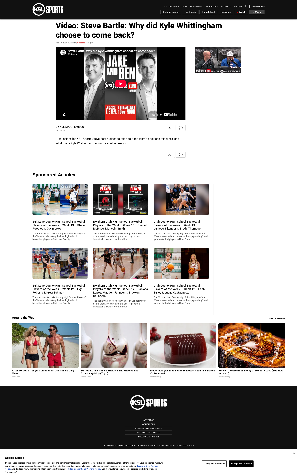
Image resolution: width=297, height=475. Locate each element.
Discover (238, 7)
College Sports (171, 12)
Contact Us (148, 424)
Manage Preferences (214, 463)
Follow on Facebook (148, 432)
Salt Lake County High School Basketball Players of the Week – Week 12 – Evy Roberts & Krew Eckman (58, 289)
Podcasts (226, 12)
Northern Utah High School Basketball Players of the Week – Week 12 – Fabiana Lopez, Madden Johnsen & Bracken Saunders (120, 291)
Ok (294, 453)
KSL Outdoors (212, 7)
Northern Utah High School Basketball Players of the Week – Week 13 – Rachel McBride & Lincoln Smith (119, 225)
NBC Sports (226, 7)
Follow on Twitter (148, 436)
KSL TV (184, 7)
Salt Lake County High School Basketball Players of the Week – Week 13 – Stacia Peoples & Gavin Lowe (58, 225)
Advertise (148, 420)
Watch (242, 12)
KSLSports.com (148, 446)
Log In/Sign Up (258, 7)
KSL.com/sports (171, 7)
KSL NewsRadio (196, 7)
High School (208, 12)
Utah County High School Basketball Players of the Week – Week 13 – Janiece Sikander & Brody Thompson (178, 225)
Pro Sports (190, 12)
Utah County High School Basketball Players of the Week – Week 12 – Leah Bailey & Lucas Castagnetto (179, 289)
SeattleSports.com (186, 446)
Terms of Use (143, 466)
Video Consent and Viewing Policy (84, 469)
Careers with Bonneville (148, 428)
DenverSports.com (131, 446)
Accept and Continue (241, 463)
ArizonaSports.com (111, 446)
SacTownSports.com (166, 446)
